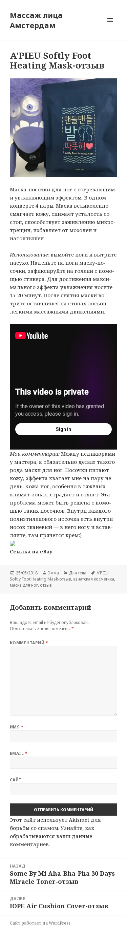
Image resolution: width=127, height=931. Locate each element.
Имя (16, 727)
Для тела (77, 573)
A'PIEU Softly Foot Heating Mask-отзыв (59, 576)
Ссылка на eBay (31, 551)
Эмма (53, 573)
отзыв (46, 585)
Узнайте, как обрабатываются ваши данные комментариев (52, 836)
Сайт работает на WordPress (40, 923)
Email (18, 753)
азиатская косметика (93, 579)
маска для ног (24, 585)
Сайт (16, 780)
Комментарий (29, 643)
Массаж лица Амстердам (36, 20)
